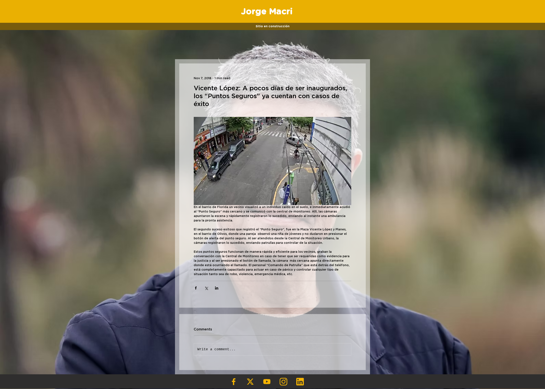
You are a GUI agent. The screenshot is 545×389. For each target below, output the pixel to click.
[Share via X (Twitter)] (206, 288)
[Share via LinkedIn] (217, 288)
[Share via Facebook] (196, 288)
